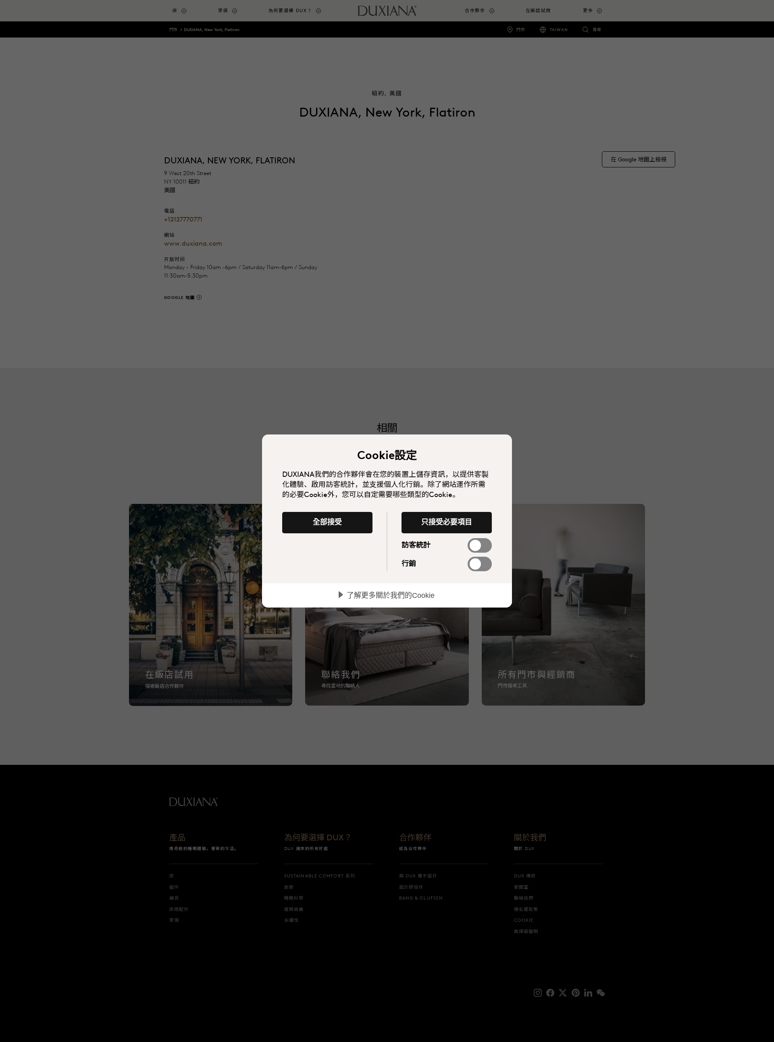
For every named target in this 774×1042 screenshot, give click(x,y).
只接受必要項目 (446, 522)
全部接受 (327, 522)
